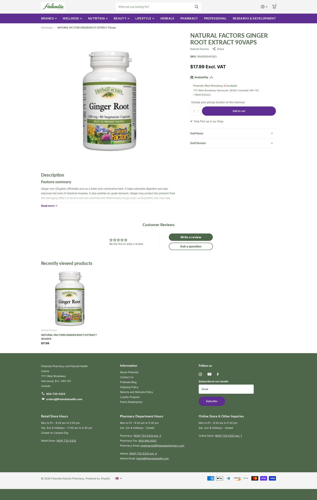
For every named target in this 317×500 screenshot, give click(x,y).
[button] (199, 108)
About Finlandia (129, 372)
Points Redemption (131, 401)
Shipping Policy (129, 387)
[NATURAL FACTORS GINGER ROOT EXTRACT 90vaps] (69, 297)
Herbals (167, 18)
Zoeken (197, 6)
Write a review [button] (190, 237)
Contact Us (126, 377)
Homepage (47, 27)
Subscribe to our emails (213, 381)
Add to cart (239, 111)
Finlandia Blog (128, 382)
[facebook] (218, 374)
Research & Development (254, 18)
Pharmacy (189, 18)
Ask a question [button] (190, 246)
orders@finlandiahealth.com (64, 399)
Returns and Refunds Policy (136, 392)
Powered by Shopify (98, 478)
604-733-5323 (55, 393)
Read (47, 205)
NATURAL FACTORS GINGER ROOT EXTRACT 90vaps (69, 336)
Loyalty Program (130, 396)
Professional (215, 18)
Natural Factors (199, 48)
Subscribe (212, 401)
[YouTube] (209, 374)
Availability (201, 77)
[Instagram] (200, 374)
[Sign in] (264, 7)
